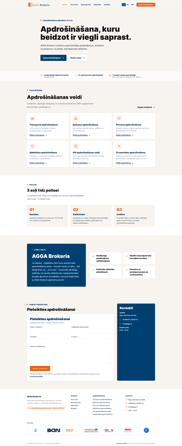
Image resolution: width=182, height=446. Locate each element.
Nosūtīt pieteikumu (40, 368)
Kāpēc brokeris (145, 107)
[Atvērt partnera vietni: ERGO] (127, 430)
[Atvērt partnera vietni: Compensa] (91, 430)
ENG (132, 4)
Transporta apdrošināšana (102, 399)
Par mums (74, 4)
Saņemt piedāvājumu (145, 4)
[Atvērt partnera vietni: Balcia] (72, 430)
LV (124, 4)
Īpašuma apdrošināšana (101, 402)
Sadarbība (97, 4)
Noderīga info (86, 4)
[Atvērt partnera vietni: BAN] (54, 430)
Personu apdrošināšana (101, 405)
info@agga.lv (127, 324)
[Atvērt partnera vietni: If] (146, 430)
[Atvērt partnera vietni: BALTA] (35, 430)
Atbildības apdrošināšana (102, 408)
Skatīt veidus (75, 58)
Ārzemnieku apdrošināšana (103, 414)
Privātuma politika (36, 376)
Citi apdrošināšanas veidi (102, 411)
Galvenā (65, 4)
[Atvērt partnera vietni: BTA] (109, 430)
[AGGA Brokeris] (39, 5)
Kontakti (107, 4)
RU (128, 4)
